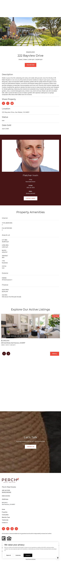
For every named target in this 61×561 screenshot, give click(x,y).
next (8, 353)
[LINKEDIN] (7, 528)
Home (3, 509)
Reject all (8, 555)
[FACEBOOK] (3, 528)
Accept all (28, 555)
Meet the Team (6, 517)
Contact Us (5, 522)
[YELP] (16, 528)
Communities (5, 514)
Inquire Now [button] (30, 65)
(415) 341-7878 (31, 187)
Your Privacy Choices (30, 559)
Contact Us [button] (30, 446)
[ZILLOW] (12, 528)
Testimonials (5, 520)
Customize (18, 555)
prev (4, 353)
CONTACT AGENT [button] (30, 198)
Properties (4, 512)
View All (54, 353)
